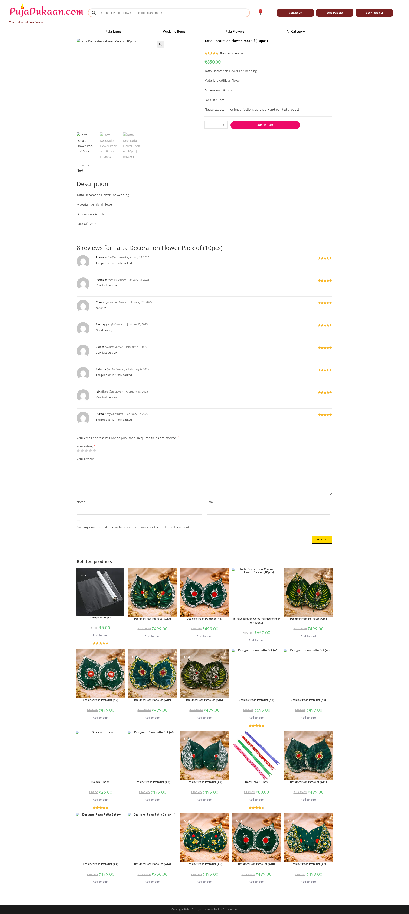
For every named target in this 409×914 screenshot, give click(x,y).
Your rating (86, 446)
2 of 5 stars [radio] (82, 450)
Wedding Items (174, 31)
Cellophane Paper (100, 617)
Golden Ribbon (100, 782)
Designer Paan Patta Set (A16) (204, 700)
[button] (160, 44)
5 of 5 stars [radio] (94, 450)
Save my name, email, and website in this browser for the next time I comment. (133, 527)
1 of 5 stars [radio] (78, 450)
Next (80, 170)
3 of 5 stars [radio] (86, 450)
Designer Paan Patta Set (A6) (204, 618)
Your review (86, 459)
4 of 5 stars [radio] (90, 450)
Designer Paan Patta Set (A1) (256, 700)
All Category (296, 31)
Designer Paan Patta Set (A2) (308, 864)
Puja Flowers (235, 31)
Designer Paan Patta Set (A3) (308, 700)
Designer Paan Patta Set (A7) (100, 700)
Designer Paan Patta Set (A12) (152, 700)
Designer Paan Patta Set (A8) (152, 782)
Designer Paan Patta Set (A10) (256, 864)
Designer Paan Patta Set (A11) (308, 782)
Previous (83, 165)
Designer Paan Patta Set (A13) (152, 618)
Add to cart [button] (100, 635)
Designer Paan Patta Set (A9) (204, 782)
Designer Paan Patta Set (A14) (152, 864)
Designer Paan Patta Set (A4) (100, 864)
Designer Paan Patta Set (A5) (204, 864)
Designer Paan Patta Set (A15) (308, 618)
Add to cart (265, 125)
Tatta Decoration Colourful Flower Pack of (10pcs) (256, 620)
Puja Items (113, 31)
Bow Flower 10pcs (256, 782)
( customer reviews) (232, 53)
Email (212, 502)
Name (82, 502)
